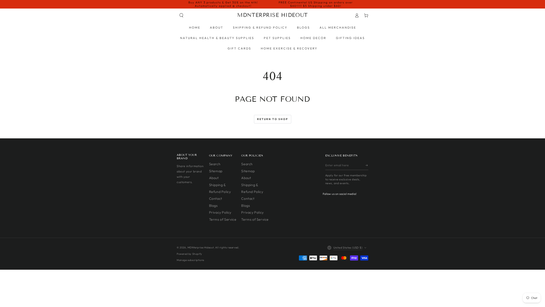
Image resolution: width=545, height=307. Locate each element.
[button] (181, 15)
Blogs (213, 205)
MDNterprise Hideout (201, 247)
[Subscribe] (367, 165)
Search (215, 164)
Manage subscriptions (190, 260)
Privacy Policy (220, 212)
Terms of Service (223, 219)
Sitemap (215, 171)
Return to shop (272, 119)
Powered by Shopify (189, 253)
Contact (215, 198)
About (214, 178)
